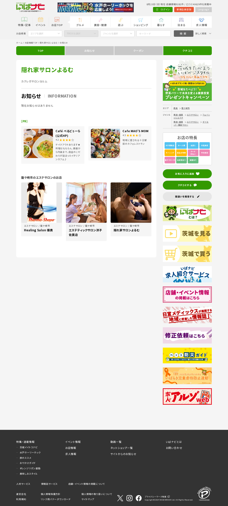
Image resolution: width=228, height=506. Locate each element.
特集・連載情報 (25, 442)
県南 (175, 108)
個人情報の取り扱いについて (96, 494)
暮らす (161, 25)
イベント (41, 25)
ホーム (19, 42)
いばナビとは (174, 442)
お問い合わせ (174, 448)
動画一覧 (116, 442)
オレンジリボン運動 (30, 468)
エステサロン (193, 114)
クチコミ (187, 50)
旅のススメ (25, 457)
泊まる (181, 25)
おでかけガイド (28, 463)
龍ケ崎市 (186, 108)
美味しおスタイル (29, 473)
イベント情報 (73, 442)
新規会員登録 (184, 9)
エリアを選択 (36, 33)
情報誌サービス (49, 483)
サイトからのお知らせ (123, 454)
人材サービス (23, 483)
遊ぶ (120, 25)
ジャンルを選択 (110, 33)
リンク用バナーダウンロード (56, 499)
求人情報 (201, 25)
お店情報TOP (31, 42)
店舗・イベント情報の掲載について (86, 483)
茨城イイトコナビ (29, 447)
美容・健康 (100, 25)
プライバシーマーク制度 (156, 496)
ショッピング (140, 25)
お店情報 (70, 448)
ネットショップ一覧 (121, 448)
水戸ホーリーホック (30, 452)
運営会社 (21, 494)
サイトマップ (87, 499)
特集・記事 (24, 25)
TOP (40, 50)
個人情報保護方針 (50, 494)
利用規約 (21, 499)
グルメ (80, 25)
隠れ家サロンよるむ (49, 42)
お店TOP (57, 25)
